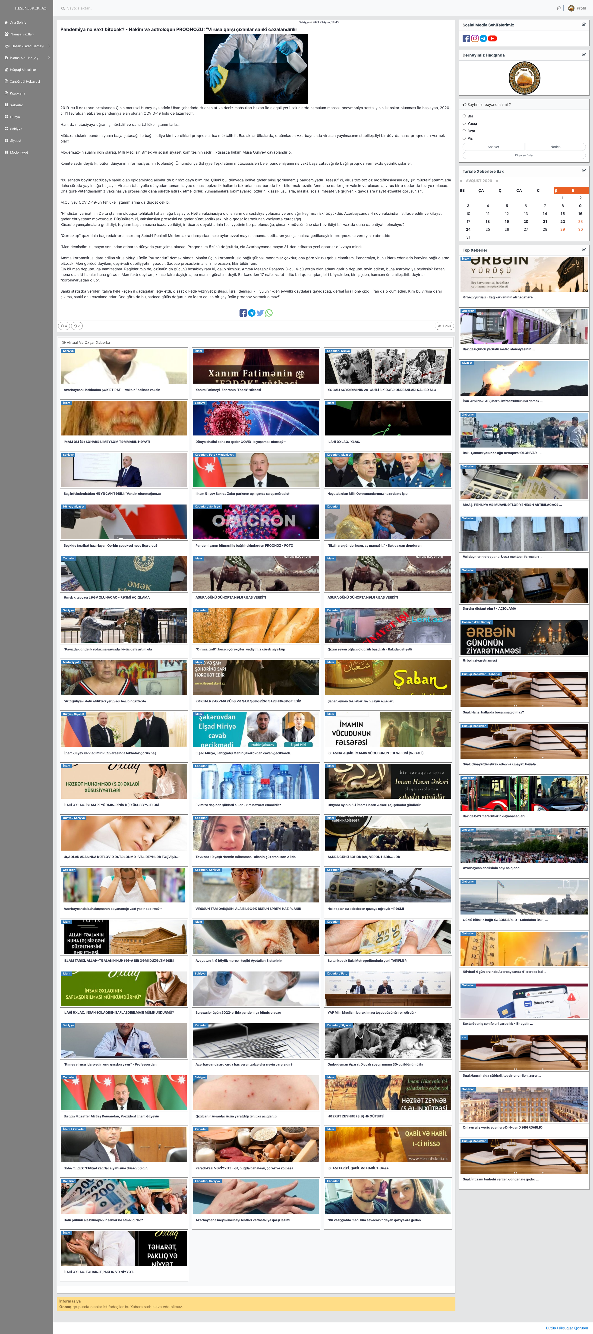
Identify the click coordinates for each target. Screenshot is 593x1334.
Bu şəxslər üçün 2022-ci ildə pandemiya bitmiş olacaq (238, 1012)
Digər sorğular (524, 155)
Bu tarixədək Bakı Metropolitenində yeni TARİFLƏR (367, 960)
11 (488, 213)
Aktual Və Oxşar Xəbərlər (88, 342)
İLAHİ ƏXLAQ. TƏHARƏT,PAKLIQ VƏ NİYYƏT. (99, 1272)
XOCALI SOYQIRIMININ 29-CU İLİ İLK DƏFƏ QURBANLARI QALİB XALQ (382, 390)
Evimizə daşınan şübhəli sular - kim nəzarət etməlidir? (238, 805)
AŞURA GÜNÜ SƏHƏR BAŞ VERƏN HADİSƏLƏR (364, 857)
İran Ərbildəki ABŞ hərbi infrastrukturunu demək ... (503, 401)
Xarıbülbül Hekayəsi (24, 81)
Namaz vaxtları (22, 34)
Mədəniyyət (18, 152)
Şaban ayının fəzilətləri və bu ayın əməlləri (361, 701)
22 (562, 221)
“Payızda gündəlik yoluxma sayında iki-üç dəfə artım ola (108, 649)
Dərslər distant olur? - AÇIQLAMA (489, 608)
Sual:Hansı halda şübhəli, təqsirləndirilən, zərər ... (502, 1075)
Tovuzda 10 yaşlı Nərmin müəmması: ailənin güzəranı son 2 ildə (246, 857)
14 (545, 213)
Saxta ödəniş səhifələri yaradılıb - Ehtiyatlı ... (498, 1023)
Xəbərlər (16, 105)
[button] (576, 8)
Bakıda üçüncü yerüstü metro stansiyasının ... (499, 349)
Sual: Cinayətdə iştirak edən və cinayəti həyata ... (501, 764)
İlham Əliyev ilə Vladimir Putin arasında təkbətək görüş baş (110, 753)
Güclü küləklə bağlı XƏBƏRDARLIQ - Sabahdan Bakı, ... (505, 920)
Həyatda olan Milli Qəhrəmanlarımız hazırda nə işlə (367, 493)
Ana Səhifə (17, 22)
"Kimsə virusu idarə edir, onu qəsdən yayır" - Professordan (110, 1064)
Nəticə (556, 147)
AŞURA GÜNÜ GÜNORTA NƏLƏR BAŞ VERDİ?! (231, 597)
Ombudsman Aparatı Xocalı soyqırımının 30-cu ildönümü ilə (375, 1064)
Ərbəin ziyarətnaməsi (480, 660)
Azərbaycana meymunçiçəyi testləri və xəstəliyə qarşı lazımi (243, 1220)
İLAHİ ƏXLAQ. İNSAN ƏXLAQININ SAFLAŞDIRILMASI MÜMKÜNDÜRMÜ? (119, 1012)
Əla (470, 116)
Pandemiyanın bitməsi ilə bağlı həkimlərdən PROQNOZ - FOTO (244, 545)
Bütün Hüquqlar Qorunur (567, 1328)
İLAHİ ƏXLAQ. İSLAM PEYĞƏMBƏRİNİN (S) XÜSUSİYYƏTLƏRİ (111, 805)
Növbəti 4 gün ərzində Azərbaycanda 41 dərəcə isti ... (504, 972)
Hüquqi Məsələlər (22, 70)
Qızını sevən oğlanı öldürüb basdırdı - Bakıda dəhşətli (370, 649)
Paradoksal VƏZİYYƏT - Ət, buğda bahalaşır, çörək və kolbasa (244, 1168)
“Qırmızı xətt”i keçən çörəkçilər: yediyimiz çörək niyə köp (240, 649)
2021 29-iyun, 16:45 (241, 22)
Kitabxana (17, 93)
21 (545, 221)
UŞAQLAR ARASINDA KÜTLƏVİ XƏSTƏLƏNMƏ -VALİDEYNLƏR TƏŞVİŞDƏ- (122, 857)
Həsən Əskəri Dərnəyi (27, 46)
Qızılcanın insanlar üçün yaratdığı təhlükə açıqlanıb (236, 1116)
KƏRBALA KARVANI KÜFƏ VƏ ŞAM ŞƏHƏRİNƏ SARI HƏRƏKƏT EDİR (248, 701)
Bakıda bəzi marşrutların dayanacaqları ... (495, 816)
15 (563, 213)
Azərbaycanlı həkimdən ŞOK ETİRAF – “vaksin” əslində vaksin (112, 390)
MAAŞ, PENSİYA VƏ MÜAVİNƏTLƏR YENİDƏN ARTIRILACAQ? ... (512, 505)
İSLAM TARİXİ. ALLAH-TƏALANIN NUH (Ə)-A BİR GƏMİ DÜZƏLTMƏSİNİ (119, 960)
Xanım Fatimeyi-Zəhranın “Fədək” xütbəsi (228, 390)
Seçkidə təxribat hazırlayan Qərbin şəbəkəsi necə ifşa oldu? (111, 545)
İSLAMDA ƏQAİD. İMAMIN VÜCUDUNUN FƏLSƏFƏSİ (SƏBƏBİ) (376, 753)
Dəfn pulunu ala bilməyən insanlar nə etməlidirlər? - (104, 1220)
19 (507, 221)
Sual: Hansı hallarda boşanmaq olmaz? (493, 712)
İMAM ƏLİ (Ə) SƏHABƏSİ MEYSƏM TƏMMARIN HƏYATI (107, 442)
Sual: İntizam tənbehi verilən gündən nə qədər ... (501, 1179)
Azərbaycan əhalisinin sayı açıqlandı (491, 868)
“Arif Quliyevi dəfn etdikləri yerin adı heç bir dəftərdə (105, 701)
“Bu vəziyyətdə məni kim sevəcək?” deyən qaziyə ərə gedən (374, 1220)
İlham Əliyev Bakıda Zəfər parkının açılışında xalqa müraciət (242, 493)
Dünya (14, 117)
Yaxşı (472, 123)
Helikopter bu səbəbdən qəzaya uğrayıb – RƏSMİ (366, 909)
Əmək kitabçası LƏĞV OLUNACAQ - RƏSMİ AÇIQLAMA (107, 597)
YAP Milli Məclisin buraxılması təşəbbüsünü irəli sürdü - (372, 1012)
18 (488, 221)
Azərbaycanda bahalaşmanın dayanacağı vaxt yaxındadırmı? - (113, 909)
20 (526, 221)
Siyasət (15, 140)
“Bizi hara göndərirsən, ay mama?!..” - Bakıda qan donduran (375, 545)
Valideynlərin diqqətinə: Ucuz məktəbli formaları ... (502, 556)
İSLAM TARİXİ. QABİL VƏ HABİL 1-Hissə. (358, 1168)
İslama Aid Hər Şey (23, 58)
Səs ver (493, 147)
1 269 (446, 326)
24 (468, 229)
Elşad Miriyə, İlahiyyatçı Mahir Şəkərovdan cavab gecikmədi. (243, 753)
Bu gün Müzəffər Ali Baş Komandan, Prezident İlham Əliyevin (111, 1116)
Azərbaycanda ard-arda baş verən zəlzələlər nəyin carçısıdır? (244, 1064)
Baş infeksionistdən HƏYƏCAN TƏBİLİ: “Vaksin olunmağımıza (112, 493)
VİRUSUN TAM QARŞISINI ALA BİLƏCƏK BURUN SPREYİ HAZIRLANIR (248, 909)
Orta (471, 131)
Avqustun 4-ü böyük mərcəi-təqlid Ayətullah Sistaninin (239, 960)
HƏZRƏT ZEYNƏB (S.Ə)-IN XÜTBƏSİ (356, 1116)
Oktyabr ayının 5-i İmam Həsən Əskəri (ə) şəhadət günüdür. (374, 805)
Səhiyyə (15, 129)
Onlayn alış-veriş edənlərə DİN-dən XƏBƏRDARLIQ (503, 1127)
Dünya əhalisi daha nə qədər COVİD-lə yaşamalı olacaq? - (241, 442)
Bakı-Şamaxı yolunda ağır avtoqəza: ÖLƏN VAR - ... (503, 453)
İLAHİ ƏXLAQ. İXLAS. (344, 442)
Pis (470, 138)
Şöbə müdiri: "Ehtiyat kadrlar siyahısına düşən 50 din (106, 1168)
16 (580, 213)
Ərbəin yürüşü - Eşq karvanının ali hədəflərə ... (499, 297)
